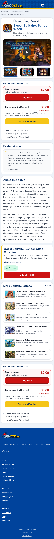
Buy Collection (27, 275)
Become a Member (27, 404)
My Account (7, 492)
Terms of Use (27, 533)
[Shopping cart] (42, 5)
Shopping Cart (8, 496)
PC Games (11, 12)
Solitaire (18, 21)
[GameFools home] (12, 4)
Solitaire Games (23, 12)
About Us (6, 521)
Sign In (5, 500)
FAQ (4, 517)
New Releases (8, 476)
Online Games (8, 468)
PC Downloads (8, 464)
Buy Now (27, 380)
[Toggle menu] (49, 5)
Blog (4, 472)
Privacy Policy (27, 536)
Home (3, 12)
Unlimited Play (8, 480)
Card (26, 21)
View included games (12, 262)
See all (48, 286)
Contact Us (6, 513)
